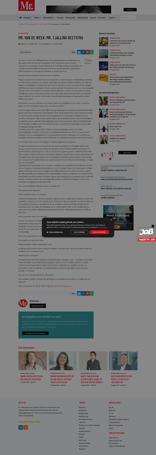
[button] (55, 232)
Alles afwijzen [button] (79, 232)
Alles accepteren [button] (99, 232)
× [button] (111, 219)
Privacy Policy (102, 227)
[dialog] (78, 227)
